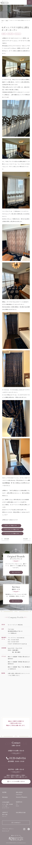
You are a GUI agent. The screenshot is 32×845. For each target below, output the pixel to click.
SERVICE (19, 802)
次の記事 (25, 539)
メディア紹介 (4, 806)
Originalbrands (19, 794)
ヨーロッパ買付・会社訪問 (7, 804)
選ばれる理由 (4, 814)
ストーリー (4, 816)
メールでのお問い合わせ (17, 781)
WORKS (5, 797)
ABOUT (5, 812)
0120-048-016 (17, 758)
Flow (17, 804)
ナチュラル (10, 34)
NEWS (4, 792)
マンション (17, 34)
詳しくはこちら (16, 572)
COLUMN (5, 802)
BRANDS (19, 792)
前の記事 (6, 539)
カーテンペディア (5, 807)
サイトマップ (5, 831)
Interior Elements (21, 797)
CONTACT (17, 822)
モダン (3, 34)
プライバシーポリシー (8, 829)
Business (17, 805)
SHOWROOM (20, 812)
